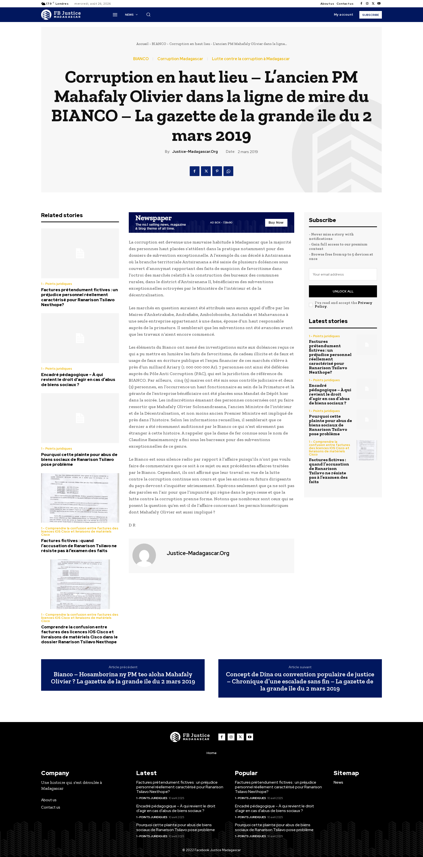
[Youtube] (379, 4)
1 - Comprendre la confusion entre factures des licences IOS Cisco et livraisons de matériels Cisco (79, 531)
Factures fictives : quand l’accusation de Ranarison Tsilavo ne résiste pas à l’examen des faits (79, 545)
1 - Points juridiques (56, 283)
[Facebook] (361, 4)
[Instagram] (367, 4)
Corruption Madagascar (180, 59)
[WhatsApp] (228, 171)
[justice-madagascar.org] (147, 555)
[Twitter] (373, 4)
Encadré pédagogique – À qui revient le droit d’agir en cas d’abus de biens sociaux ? (78, 379)
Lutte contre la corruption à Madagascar (251, 59)
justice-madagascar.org (195, 151)
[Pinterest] (217, 171)
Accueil (142, 44)
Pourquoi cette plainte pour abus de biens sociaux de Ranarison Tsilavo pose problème (79, 459)
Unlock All (343, 291)
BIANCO (159, 44)
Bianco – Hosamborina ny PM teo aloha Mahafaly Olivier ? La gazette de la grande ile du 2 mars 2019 (123, 678)
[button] (148, 14)
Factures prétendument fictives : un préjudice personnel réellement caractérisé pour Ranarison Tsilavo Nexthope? (79, 297)
